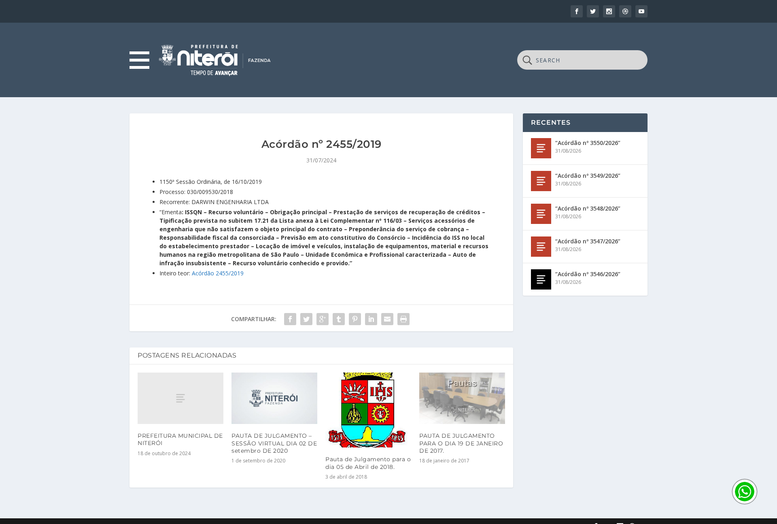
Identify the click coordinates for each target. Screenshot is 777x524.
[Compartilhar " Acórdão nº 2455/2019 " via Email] (387, 319)
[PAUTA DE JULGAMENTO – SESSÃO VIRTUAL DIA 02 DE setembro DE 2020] (274, 398)
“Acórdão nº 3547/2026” (587, 241)
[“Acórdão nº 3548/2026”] (541, 214)
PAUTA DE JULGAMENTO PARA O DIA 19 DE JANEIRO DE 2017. (461, 443)
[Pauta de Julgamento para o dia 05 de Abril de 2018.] (368, 410)
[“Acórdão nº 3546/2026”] (541, 279)
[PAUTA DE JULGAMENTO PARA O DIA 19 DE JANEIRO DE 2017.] (462, 398)
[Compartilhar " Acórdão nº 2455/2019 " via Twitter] (306, 319)
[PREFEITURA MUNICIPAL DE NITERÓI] (180, 398)
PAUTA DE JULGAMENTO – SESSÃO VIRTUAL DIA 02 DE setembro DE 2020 (274, 443)
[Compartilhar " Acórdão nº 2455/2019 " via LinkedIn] (371, 319)
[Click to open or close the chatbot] (744, 491)
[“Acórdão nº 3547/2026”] (541, 246)
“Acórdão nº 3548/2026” (587, 208)
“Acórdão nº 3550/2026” (587, 143)
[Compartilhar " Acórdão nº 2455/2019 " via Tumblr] (339, 319)
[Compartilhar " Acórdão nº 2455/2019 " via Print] (403, 319)
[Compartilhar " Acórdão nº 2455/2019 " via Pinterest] (355, 319)
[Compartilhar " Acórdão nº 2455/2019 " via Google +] (322, 319)
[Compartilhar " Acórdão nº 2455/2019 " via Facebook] (290, 319)
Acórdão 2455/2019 (218, 273)
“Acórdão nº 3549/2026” (587, 175)
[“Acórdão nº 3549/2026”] (541, 181)
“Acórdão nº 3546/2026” (587, 274)
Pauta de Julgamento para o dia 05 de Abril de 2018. (368, 463)
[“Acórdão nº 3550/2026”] (541, 148)
